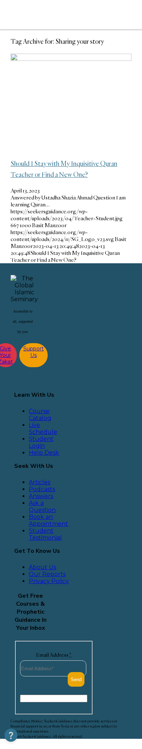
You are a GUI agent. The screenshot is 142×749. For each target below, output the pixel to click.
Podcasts (42, 489)
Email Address (53, 654)
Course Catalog (40, 415)
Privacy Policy (49, 581)
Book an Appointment (48, 520)
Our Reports (47, 574)
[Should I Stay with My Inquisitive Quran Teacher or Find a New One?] (71, 58)
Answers (41, 496)
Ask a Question (42, 506)
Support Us (33, 351)
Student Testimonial (45, 534)
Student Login (41, 442)
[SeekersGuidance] (59, 14)
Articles (39, 482)
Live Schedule (43, 428)
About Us (42, 567)
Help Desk (44, 452)
